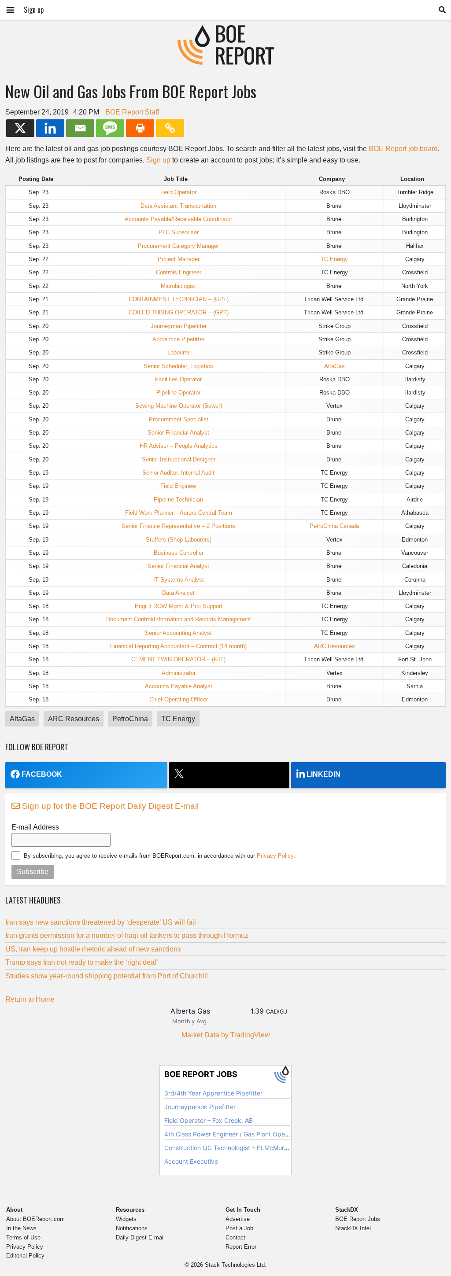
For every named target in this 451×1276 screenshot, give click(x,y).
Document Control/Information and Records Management (178, 619)
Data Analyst (178, 593)
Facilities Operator (178, 379)
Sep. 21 (38, 299)
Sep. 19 (38, 472)
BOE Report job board (403, 148)
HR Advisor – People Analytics (179, 446)
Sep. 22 (38, 259)
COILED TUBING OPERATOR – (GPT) (179, 312)
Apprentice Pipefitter (178, 339)
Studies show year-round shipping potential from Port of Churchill (106, 976)
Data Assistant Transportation (178, 206)
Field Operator (178, 192)
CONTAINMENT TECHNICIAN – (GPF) (179, 299)
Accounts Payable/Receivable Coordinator (178, 219)
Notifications (132, 1228)
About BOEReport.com (35, 1219)
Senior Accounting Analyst (178, 633)
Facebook (42, 774)
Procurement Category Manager (178, 246)
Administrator (179, 673)
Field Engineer (178, 486)
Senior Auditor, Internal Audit (178, 472)
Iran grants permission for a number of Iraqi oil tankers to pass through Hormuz (126, 935)
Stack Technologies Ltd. (235, 1264)
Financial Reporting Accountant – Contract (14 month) (178, 646)
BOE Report (225, 30)
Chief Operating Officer (178, 699)
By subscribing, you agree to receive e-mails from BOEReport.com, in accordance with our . (159, 855)
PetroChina (130, 719)
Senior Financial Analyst (178, 432)
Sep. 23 (38, 192)
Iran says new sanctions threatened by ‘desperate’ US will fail (100, 922)
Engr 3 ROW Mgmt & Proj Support (178, 606)
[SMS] (110, 128)
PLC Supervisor (179, 232)
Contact (235, 1237)
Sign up (34, 9)
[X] (20, 128)
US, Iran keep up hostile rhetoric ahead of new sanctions (93, 949)
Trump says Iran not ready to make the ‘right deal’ (81, 962)
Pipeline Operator (178, 392)
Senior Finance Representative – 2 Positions (178, 526)
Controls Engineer (178, 272)
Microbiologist (178, 286)
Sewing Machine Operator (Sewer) (178, 405)
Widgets (126, 1219)
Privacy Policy (275, 855)
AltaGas (334, 366)
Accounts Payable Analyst (178, 686)
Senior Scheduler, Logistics (178, 366)
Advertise (238, 1219)
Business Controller (178, 552)
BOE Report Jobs (357, 1219)
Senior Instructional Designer (178, 459)
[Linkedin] (50, 128)
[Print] (140, 128)
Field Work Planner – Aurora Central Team (178, 512)
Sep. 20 (38, 326)
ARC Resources (334, 646)
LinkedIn (323, 774)
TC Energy (334, 259)
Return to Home (30, 999)
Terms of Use (23, 1237)
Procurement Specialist (178, 419)
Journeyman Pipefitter (179, 326)
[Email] (80, 128)
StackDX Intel (353, 1228)
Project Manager (179, 259)
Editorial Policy (25, 1255)
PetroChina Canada (334, 526)
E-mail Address (35, 827)
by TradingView (225, 1035)
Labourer (178, 352)
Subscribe (32, 871)
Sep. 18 (38, 606)
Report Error (241, 1246)
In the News (21, 1228)
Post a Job (239, 1228)
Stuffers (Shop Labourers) (178, 539)
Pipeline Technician (178, 499)
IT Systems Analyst (178, 579)
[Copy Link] (170, 128)
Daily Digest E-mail (140, 1237)
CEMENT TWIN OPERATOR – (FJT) (178, 659)
